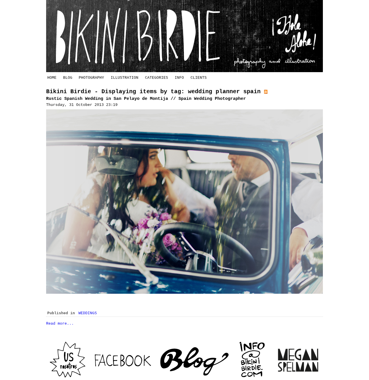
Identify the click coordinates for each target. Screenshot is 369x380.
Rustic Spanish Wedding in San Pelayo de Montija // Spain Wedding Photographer (146, 98)
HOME (52, 78)
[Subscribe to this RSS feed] (266, 91)
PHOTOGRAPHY (91, 78)
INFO (179, 78)
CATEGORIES (156, 78)
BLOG (67, 78)
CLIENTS (199, 78)
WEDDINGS (87, 313)
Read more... (60, 323)
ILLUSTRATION (124, 78)
